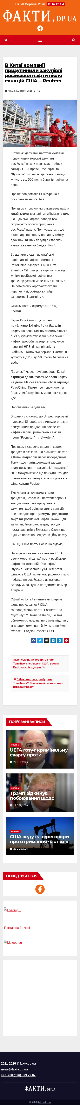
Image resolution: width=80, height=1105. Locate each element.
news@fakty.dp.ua (14, 1069)
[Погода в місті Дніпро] (40, 910)
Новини (15, 745)
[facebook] (40, 889)
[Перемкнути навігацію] (40, 40)
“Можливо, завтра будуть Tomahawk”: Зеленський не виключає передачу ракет (38, 683)
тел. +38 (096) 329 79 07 (18, 1075)
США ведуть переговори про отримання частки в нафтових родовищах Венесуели (39, 844)
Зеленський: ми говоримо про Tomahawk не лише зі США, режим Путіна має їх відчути (36, 663)
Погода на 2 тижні (17, 927)
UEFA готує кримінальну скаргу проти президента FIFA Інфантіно (39, 757)
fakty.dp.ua (44, 1102)
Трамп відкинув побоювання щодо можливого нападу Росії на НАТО (39, 800)
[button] (74, 40)
